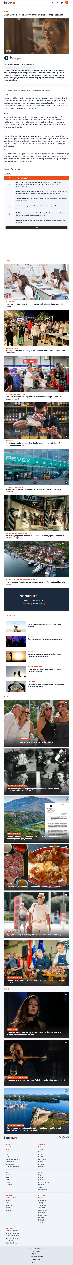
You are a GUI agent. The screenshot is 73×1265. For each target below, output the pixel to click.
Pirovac (40, 1162)
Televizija (9, 1185)
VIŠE (36, 228)
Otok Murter (42, 1159)
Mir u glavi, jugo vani (12, 1233)
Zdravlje (41, 1203)
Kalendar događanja (37, 600)
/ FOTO (6, 697)
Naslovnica (6, 8)
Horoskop (23, 8)
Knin (39, 1152)
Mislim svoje (10, 1240)
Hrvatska (9, 1152)
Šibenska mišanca (12, 1243)
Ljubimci (41, 1220)
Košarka (41, 1177)
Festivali (8, 1182)
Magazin (15, 8)
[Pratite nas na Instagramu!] (63, 1137)
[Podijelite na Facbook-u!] (12, 169)
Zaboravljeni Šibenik (12, 1235)
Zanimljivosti (42, 1222)
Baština (8, 1210)
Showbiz (8, 1175)
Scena (8, 1172)
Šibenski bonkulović (12, 1231)
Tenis (40, 1187)
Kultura (9, 1195)
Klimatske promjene (12, 1166)
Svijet (7, 1157)
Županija (41, 1144)
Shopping (41, 1198)
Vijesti (8, 1144)
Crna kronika (10, 1162)
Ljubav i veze (42, 1215)
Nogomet (41, 1175)
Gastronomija (42, 1210)
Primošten (41, 1164)
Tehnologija (42, 1205)
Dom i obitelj (42, 1212)
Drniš (40, 1154)
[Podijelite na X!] (15, 169)
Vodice (40, 1147)
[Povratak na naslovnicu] (28, 2)
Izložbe (8, 1208)
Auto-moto (41, 1208)
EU (7, 1154)
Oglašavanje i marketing (36, 1256)
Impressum (36, 1251)
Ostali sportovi (42, 1189)
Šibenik (8, 1149)
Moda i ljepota (42, 1200)
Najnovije (9, 1147)
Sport (40, 1172)
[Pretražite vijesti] (58, 3)
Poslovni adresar (38, 603)
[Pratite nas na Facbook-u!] (60, 1137)
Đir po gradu (10, 1164)
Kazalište (9, 1200)
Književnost (9, 1205)
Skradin (40, 1157)
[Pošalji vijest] (62, 3)
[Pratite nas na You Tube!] (67, 1137)
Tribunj (40, 1149)
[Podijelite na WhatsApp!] (19, 169)
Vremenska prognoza (13, 1159)
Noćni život (9, 1177)
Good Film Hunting (12, 1238)
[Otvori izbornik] (67, 3)
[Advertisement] (36, 246)
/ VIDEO (7, 989)
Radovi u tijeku (26, 603)
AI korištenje (36, 1259)
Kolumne (9, 1228)
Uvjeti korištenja (36, 1254)
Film (7, 1203)
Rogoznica (41, 1166)
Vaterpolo (41, 1185)
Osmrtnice (25, 600)
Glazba (8, 1180)
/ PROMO (9, 261)
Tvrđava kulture (11, 1198)
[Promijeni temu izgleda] (53, 3)
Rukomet (41, 1180)
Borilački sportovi (43, 1182)
